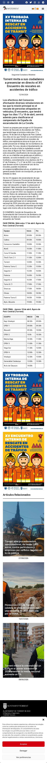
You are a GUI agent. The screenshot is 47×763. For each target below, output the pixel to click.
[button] (43, 719)
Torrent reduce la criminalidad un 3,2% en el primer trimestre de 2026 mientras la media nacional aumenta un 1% (23, 670)
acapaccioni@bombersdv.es (17, 169)
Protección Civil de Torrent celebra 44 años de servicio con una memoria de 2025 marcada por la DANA (22, 609)
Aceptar (23, 744)
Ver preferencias (23, 757)
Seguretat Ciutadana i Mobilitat (23, 75)
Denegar (23, 751)
